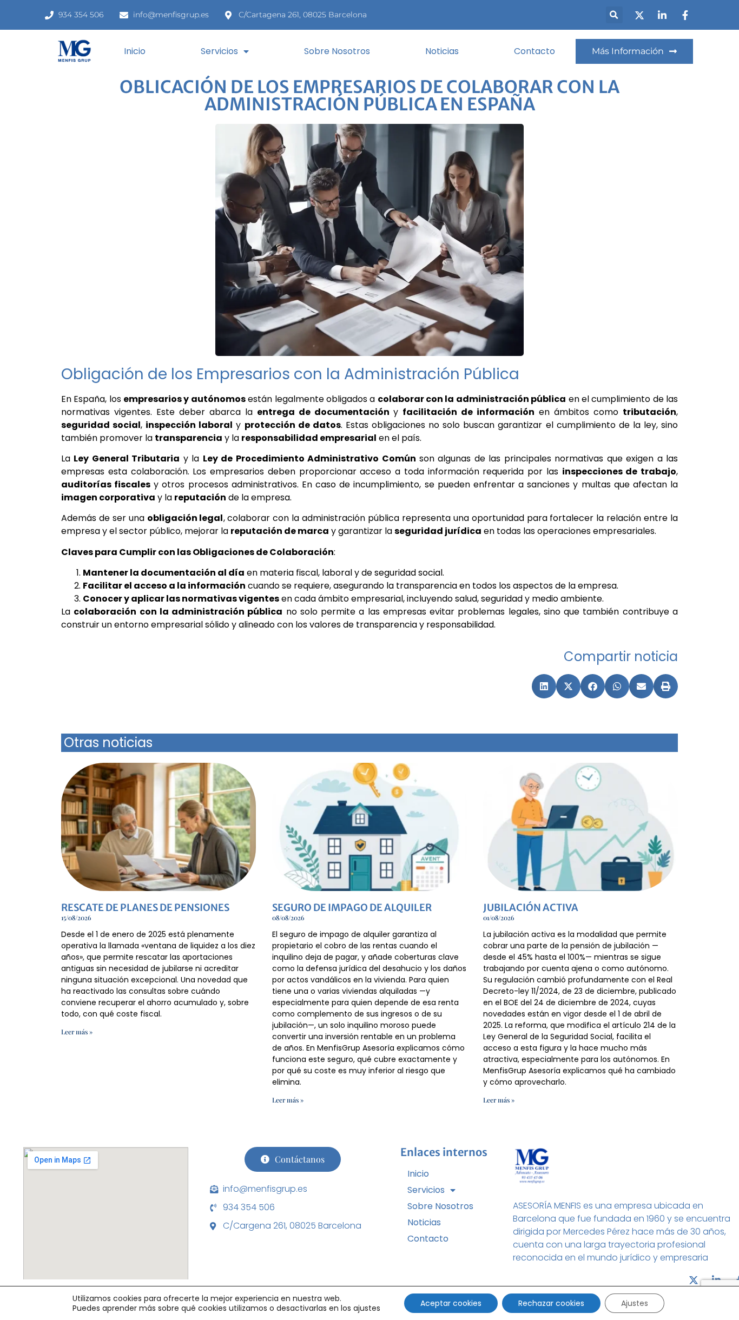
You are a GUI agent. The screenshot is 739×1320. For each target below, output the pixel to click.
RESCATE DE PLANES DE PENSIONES (145, 907)
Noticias (442, 51)
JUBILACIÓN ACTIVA (530, 907)
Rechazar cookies (551, 1303)
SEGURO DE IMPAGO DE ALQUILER (352, 907)
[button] (614, 14)
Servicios (219, 51)
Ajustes (634, 1303)
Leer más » (77, 1031)
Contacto (534, 51)
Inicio (135, 51)
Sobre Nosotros (337, 51)
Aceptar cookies (450, 1303)
